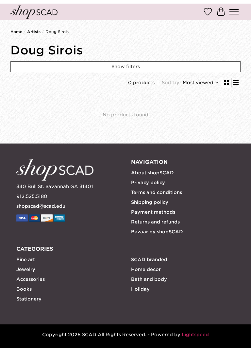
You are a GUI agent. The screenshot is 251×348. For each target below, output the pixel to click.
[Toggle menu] (234, 11)
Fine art (25, 259)
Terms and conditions (156, 192)
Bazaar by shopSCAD (157, 231)
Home (16, 31)
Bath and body (149, 279)
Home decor (146, 269)
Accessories (30, 279)
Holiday (140, 289)
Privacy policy (148, 182)
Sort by (170, 82)
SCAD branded (149, 259)
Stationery (29, 298)
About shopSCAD (152, 172)
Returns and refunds (155, 221)
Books (24, 289)
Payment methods (153, 212)
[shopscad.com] (34, 12)
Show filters (125, 66)
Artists (34, 31)
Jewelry (25, 269)
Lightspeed (195, 334)
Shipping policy (149, 202)
